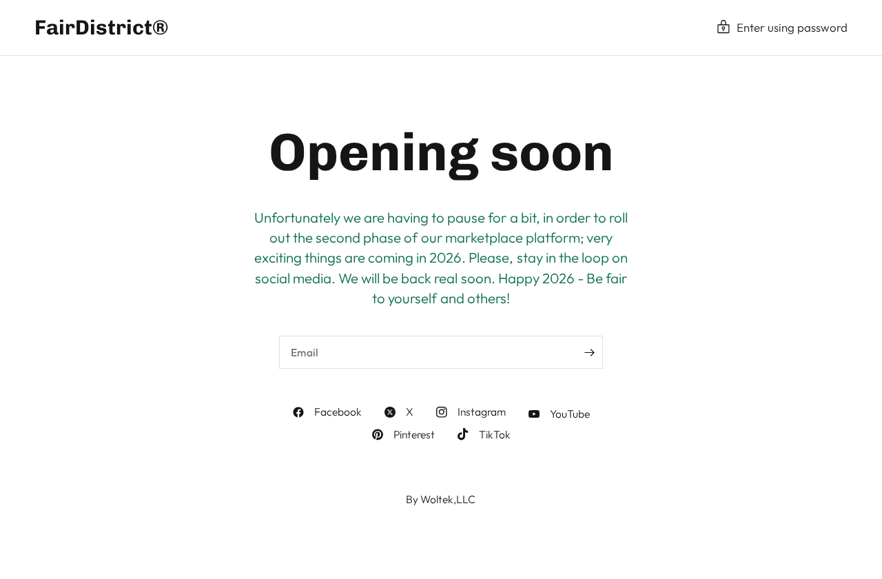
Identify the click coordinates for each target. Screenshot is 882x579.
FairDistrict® (101, 27)
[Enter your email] (589, 352)
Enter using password (792, 27)
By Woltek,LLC (440, 499)
